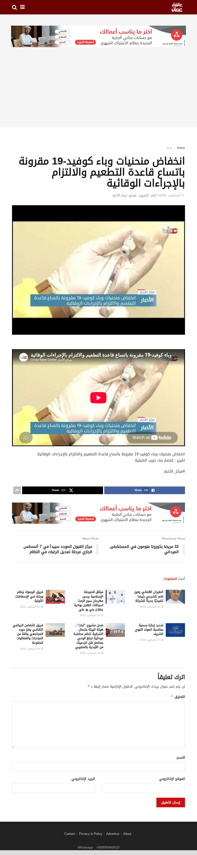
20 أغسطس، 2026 (150, 606)
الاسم (181, 757)
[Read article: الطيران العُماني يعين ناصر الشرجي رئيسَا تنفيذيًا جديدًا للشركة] (175, 596)
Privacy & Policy (90, 834)
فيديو (133, 195)
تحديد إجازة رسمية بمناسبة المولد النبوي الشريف (149, 629)
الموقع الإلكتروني (172, 779)
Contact (69, 834)
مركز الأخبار (119, 195)
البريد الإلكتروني (83, 779)
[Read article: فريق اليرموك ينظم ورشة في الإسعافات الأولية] (55, 596)
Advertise (112, 834)
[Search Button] (14, 7)
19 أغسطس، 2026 (90, 653)
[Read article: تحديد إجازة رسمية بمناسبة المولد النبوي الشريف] (175, 630)
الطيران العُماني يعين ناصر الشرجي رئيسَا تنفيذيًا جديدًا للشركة (148, 596)
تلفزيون (144, 195)
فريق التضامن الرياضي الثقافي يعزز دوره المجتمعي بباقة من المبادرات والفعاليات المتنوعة (28, 634)
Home (181, 148)
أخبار (169, 148)
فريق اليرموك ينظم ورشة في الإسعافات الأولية (29, 596)
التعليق (178, 697)
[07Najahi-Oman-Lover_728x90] (98, 37)
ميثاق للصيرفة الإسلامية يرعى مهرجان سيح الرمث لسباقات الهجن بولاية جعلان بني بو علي (88, 600)
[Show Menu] (22, 7)
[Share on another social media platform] (17, 490)
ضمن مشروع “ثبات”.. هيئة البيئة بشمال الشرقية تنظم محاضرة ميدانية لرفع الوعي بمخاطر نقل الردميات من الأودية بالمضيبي (88, 636)
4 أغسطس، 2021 (172, 195)
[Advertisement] (98, 94)
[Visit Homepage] (177, 7)
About (127, 834)
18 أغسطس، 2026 (30, 648)
